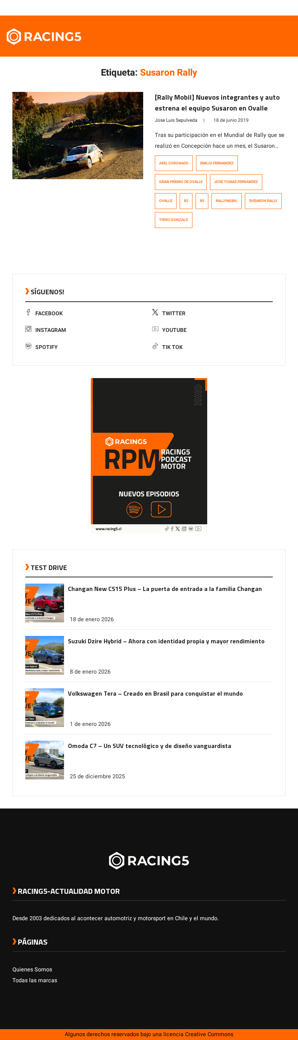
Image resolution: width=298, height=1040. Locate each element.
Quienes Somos (32, 970)
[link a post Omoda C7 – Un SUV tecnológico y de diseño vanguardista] (44, 778)
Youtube (174, 330)
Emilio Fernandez (217, 163)
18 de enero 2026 (92, 619)
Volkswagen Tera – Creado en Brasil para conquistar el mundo (155, 693)
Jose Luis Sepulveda (176, 120)
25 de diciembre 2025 (97, 776)
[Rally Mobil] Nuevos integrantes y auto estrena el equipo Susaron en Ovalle (217, 102)
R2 (186, 201)
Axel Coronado (174, 163)
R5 (202, 201)
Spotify (46, 347)
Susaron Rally (263, 201)
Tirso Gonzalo (173, 220)
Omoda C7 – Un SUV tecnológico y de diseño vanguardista (149, 745)
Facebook (49, 313)
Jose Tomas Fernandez (236, 182)
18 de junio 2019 (231, 120)
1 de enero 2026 (90, 724)
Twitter (173, 313)
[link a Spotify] (274, 7)
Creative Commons (209, 1034)
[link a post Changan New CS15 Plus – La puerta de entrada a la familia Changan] (44, 621)
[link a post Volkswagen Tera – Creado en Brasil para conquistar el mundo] (44, 725)
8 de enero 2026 (90, 672)
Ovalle (165, 201)
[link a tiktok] (282, 7)
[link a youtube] (266, 7)
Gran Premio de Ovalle (181, 182)
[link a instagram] (258, 7)
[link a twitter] (251, 7)
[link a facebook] (243, 7)
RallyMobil (226, 201)
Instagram (50, 330)
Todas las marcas (34, 980)
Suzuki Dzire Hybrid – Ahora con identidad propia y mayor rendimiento (166, 641)
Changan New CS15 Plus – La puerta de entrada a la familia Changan (165, 588)
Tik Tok (172, 347)
